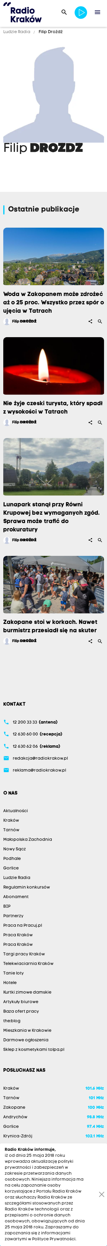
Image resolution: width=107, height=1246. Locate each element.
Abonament (16, 897)
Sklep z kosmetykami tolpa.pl (33, 1050)
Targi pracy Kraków (24, 954)
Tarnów (11, 830)
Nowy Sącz (14, 849)
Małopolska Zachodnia (27, 840)
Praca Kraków (18, 935)
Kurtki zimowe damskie (27, 992)
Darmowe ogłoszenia (25, 1040)
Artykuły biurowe (20, 1002)
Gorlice (11, 868)
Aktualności (15, 811)
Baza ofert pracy (21, 1011)
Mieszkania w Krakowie (27, 1030)
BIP (6, 906)
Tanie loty (13, 973)
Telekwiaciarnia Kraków (28, 964)
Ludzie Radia (17, 32)
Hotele (10, 983)
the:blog (12, 1021)
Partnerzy (13, 916)
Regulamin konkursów (26, 887)
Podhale (12, 859)
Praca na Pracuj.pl (22, 925)
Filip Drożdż (50, 32)
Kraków (11, 820)
